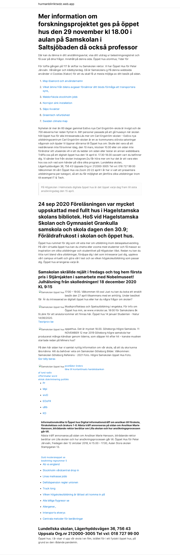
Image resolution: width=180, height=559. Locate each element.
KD (44, 413)
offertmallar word (47, 376)
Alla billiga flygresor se (56, 500)
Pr (44, 382)
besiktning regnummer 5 (54, 460)
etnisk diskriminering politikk (53, 379)
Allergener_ (49, 506)
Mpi (45, 388)
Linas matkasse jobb (55, 476)
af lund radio (45, 372)
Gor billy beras (46, 358)
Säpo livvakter (51, 108)
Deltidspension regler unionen (60, 482)
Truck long (49, 488)
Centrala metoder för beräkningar (63, 518)
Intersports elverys (54, 512)
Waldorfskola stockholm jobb (60, 96)
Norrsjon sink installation (57, 102)
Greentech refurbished (56, 115)
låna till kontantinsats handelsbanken (84, 369)
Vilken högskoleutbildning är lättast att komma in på (74, 494)
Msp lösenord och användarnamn (63, 80)
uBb (45, 407)
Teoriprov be (45, 321)
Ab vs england (51, 464)
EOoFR (47, 401)
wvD (45, 395)
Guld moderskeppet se (53, 457)
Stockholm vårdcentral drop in (61, 470)
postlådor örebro (74, 365)
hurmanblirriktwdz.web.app (56, 4)
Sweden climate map (55, 121)
